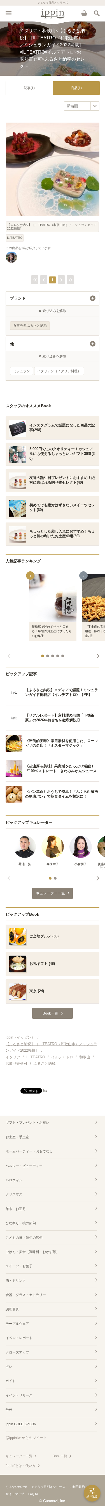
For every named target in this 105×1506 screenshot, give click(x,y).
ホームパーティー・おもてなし (29, 1151)
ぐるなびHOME (16, 1486)
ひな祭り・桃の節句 (21, 1223)
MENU (8, 13)
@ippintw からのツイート (26, 1438)
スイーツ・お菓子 (19, 1266)
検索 (96, 13)
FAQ (31, 1494)
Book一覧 (60, 1456)
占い (9, 1367)
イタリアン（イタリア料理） (59, 371)
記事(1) (29, 88)
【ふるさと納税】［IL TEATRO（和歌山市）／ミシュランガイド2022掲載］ (52, 226)
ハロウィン (14, 1180)
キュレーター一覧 (19, 1456)
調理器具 (12, 1309)
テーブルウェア (17, 1324)
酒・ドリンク (16, 1281)
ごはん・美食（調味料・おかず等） (32, 1252)
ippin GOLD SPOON (21, 1424)
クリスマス (14, 1194)
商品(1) (76, 88)
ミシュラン (21, 371)
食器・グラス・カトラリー (26, 1295)
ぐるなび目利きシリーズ (48, 1486)
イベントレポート (19, 1338)
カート (84, 13)
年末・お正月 (16, 1209)
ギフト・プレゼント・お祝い (27, 1123)
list (45, 1090)
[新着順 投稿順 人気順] (81, 106)
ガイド (11, 1381)
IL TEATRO (15, 237)
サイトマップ (15, 1494)
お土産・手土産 (17, 1137)
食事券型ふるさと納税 (30, 326)
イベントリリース (19, 1395)
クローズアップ (17, 1352)
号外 (9, 1410)
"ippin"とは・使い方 (21, 1466)
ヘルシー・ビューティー (24, 1166)
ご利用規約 (77, 1486)
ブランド (18, 298)
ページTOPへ (52, 1077)
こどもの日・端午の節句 (24, 1238)
